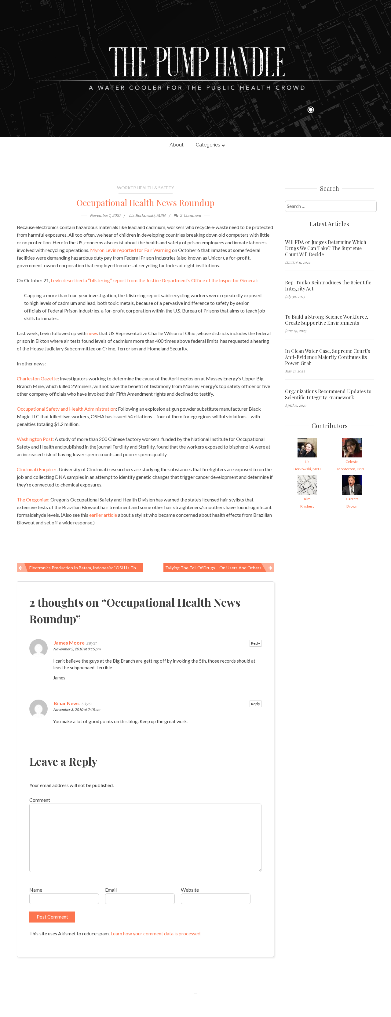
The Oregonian (32, 499)
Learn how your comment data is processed (155, 933)
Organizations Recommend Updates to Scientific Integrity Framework (328, 394)
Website (190, 890)
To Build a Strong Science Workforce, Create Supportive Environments (326, 320)
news (92, 333)
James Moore (69, 642)
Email (111, 890)
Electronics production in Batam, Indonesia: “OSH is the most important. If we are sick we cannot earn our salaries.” (86, 567)
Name (35, 890)
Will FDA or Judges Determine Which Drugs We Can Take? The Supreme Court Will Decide (325, 248)
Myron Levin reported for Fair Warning (130, 250)
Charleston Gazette (37, 378)
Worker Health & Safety (145, 187)
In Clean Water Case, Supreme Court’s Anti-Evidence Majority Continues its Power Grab (327, 357)
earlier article (103, 515)
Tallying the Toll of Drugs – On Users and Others (213, 567)
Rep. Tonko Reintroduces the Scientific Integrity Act (328, 285)
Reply (255, 643)
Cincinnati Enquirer (37, 469)
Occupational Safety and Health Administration (66, 409)
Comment (39, 800)
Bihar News (67, 703)
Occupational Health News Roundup (145, 202)
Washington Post (35, 439)
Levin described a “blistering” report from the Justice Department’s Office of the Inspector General (154, 280)
